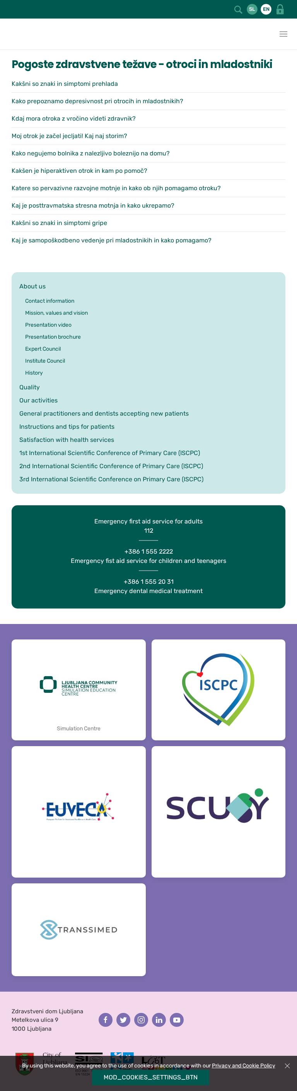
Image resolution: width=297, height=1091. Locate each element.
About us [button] (32, 286)
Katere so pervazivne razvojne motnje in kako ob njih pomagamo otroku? (116, 188)
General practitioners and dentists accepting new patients (104, 413)
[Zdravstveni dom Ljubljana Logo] (8, 34)
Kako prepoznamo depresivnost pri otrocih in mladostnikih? (97, 101)
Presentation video (48, 325)
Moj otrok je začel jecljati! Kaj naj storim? (69, 136)
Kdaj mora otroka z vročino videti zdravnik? (74, 118)
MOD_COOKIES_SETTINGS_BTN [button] (151, 1077)
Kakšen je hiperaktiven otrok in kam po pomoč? (79, 170)
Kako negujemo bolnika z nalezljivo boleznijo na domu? (91, 153)
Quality (29, 387)
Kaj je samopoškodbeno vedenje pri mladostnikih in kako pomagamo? (112, 240)
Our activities (38, 400)
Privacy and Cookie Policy (243, 1065)
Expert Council (43, 349)
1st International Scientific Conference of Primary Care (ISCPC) (109, 453)
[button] (239, 9)
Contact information (49, 301)
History (34, 373)
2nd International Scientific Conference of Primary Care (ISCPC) (111, 466)
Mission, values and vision (56, 313)
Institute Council (45, 361)
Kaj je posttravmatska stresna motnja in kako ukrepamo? (93, 205)
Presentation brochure (53, 337)
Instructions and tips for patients (66, 426)
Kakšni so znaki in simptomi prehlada (65, 83)
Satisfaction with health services (66, 439)
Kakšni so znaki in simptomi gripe (59, 223)
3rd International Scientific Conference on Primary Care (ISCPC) (111, 479)
